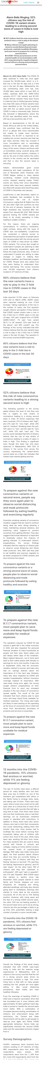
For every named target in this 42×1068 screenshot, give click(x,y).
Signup (31, 2)
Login (25, 2)
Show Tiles (38, 2)
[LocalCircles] (10, 2)
